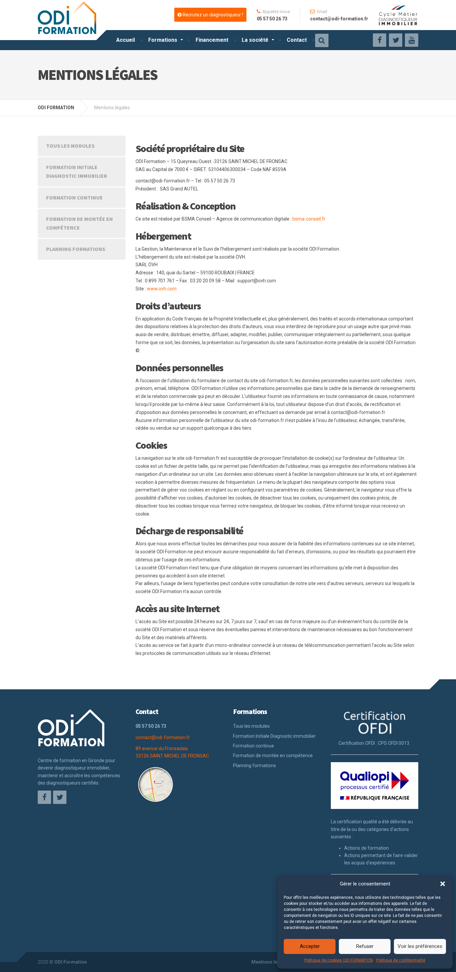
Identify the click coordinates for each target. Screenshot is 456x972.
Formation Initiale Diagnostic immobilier (76, 171)
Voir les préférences (420, 946)
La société (255, 40)
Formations (162, 40)
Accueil (125, 40)
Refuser (365, 946)
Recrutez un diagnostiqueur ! (212, 14)
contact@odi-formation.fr (163, 737)
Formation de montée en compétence (79, 223)
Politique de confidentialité (400, 960)
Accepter (310, 946)
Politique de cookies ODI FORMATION (338, 960)
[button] (442, 883)
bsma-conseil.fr (308, 219)
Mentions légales (270, 962)
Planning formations (75, 249)
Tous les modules (70, 145)
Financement (212, 40)
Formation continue (74, 197)
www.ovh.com (162, 288)
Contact (297, 40)
